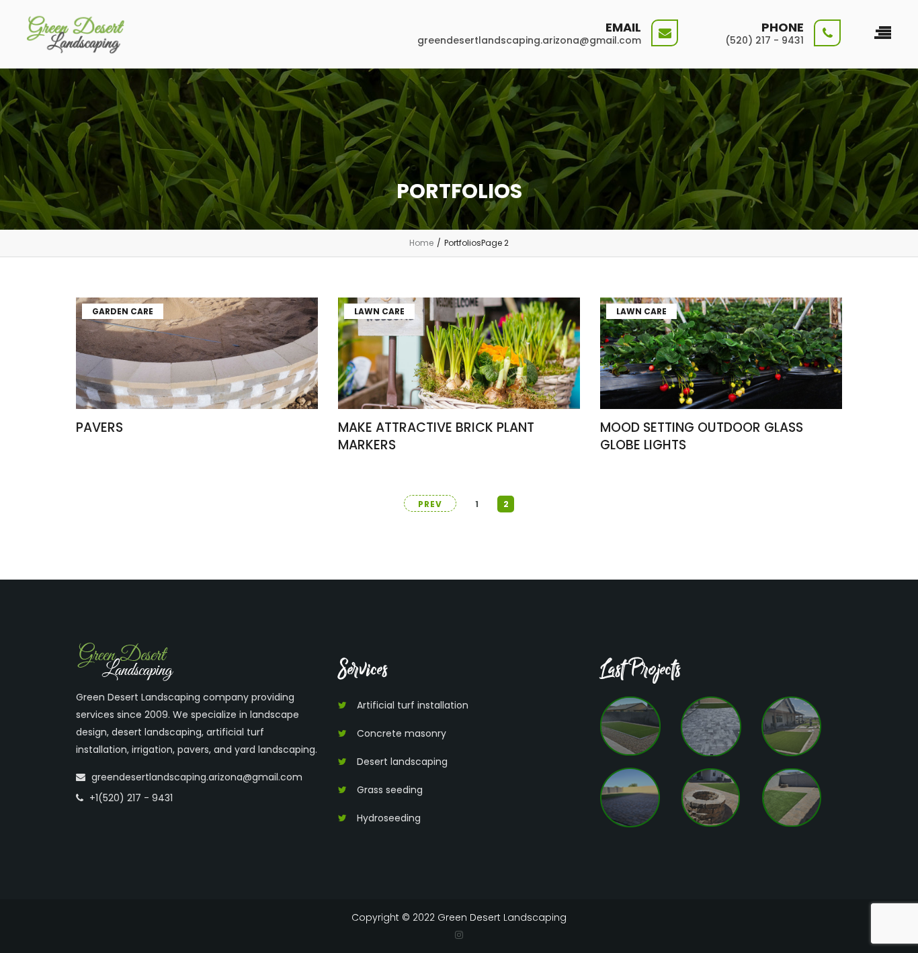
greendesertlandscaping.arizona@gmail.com (196, 777)
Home (421, 242)
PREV (430, 504)
